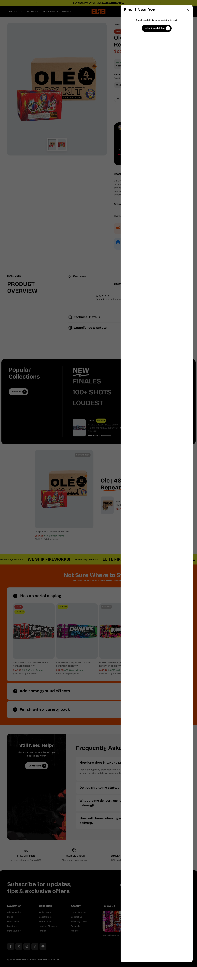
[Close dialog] (187, 9)
